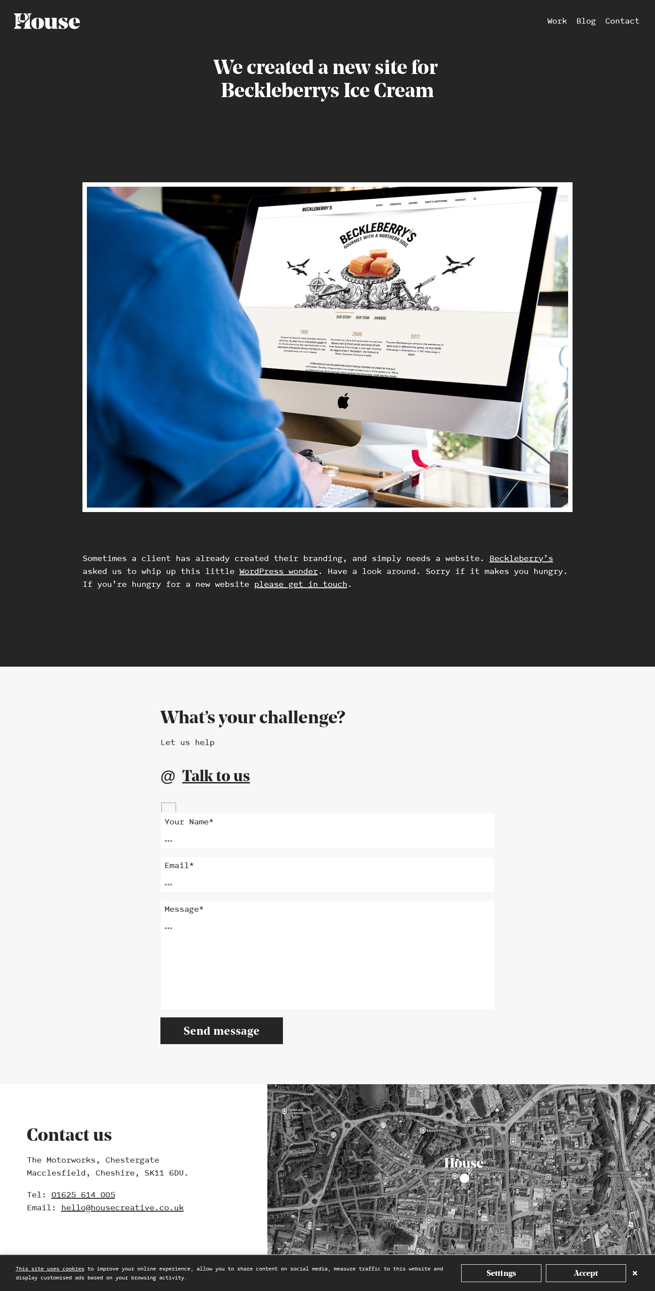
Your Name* (188, 822)
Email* (179, 865)
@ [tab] (205, 776)
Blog (586, 21)
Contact (622, 21)
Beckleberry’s (521, 558)
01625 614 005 (83, 1195)
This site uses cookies (50, 1268)
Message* (184, 909)
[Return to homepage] (46, 21)
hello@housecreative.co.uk (122, 1207)
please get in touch (300, 584)
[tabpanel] (327, 924)
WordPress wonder (278, 571)
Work (557, 21)
